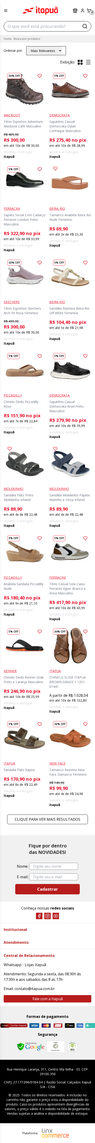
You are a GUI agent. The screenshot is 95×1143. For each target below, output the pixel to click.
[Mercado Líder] (55, 1046)
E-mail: (22, 876)
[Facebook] (39, 916)
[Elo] (70, 1025)
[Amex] (80, 1025)
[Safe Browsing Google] (31, 1046)
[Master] (46, 1025)
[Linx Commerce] (55, 1133)
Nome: (22, 866)
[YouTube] (56, 916)
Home (8, 39)
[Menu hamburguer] (6, 11)
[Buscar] (85, 26)
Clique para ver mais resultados (47, 819)
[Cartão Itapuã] (13, 1025)
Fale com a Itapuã (48, 998)
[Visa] (34, 1025)
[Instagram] (47, 916)
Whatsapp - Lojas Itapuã (25, 964)
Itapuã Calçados (40, 10)
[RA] (72, 1046)
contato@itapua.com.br (35, 988)
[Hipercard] (58, 1025)
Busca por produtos (27, 39)
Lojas (75, 10)
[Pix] (90, 1025)
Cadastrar (47, 889)
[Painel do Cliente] (82, 10)
